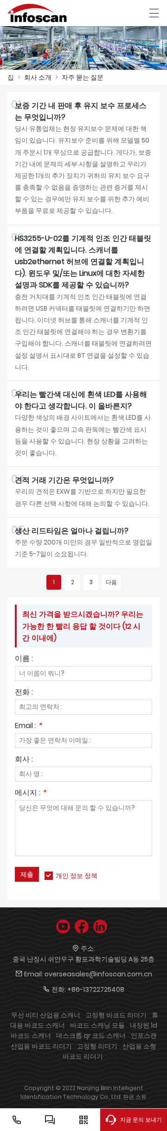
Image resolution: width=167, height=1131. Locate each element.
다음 (111, 582)
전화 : (24, 692)
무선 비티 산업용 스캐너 (45, 1015)
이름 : (24, 659)
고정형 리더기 (97, 1046)
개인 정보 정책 (76, 875)
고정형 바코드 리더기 (116, 1015)
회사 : (24, 760)
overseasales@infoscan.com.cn (98, 974)
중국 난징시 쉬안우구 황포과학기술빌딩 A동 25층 (83, 959)
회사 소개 (37, 77)
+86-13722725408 (95, 989)
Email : (28, 726)
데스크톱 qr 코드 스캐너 (91, 1035)
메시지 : (30, 793)
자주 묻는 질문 (82, 77)
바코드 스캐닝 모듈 (97, 1025)
